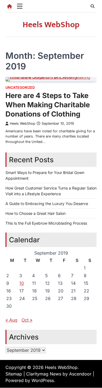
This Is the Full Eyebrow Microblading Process (46, 223)
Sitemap (13, 374)
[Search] (92, 6)
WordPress (43, 380)
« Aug (11, 320)
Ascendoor (80, 374)
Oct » (26, 320)
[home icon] (9, 6)
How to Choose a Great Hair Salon (35, 213)
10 (21, 283)
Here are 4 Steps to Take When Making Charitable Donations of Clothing (47, 104)
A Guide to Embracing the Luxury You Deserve (46, 203)
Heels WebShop (51, 25)
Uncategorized (20, 87)
